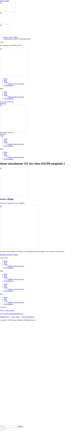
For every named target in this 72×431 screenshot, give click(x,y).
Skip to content (4, 1)
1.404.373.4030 (9, 310)
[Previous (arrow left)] (1, 430)
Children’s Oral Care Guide (16, 84)
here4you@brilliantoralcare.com (13, 313)
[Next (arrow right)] (2, 430)
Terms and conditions (28, 317)
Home (5, 78)
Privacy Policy (15, 317)
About (6, 82)
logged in (10, 203)
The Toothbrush (8, 85)
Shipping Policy (4, 317)
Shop (5, 80)
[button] (36, 89)
